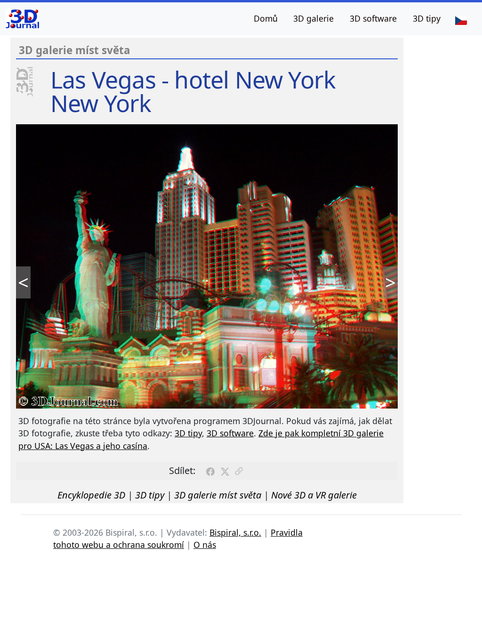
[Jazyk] (460, 20)
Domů (266, 18)
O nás (204, 544)
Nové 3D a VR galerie (314, 495)
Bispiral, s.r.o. (235, 532)
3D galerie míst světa (217, 495)
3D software (373, 18)
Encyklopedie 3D (91, 495)
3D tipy (427, 18)
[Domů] (22, 19)
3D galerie (313, 18)
